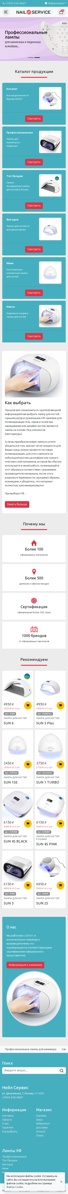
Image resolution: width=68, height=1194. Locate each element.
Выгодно (7, 1164)
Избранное (43, 1123)
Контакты (8, 1115)
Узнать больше (17, 504)
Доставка (42, 1127)
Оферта (7, 1119)
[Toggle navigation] (6, 12)
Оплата (40, 1131)
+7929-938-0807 (15, 3)
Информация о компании (25, 965)
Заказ (39, 1119)
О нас (5, 1123)
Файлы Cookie (14, 1187)
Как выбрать (9, 1131)
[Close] (61, 1182)
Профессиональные (14, 1156)
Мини (5, 1168)
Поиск (39, 1135)
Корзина (41, 1115)
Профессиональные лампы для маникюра (30, 1049)
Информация (56, 3)
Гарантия (7, 1127)
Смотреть (34, 118)
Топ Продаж (9, 1160)
